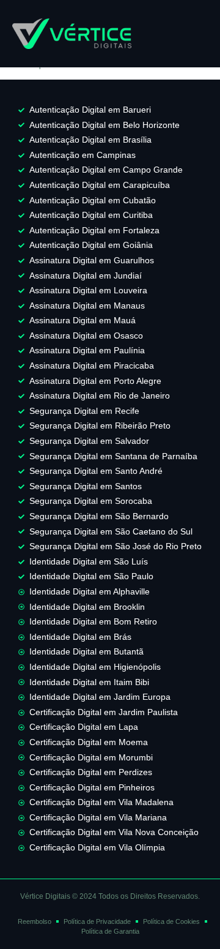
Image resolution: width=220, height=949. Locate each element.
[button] (189, 34)
